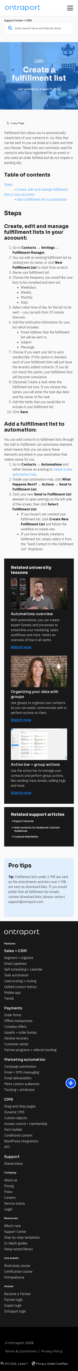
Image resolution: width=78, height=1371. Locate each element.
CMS (8, 1099)
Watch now (21, 647)
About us (10, 1180)
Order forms (12, 1015)
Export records (24, 821)
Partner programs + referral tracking (30, 1050)
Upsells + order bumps (20, 1032)
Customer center (16, 1044)
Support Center (15, 1232)
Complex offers (15, 1027)
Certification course (18, 1271)
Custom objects (15, 1118)
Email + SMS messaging (21, 1072)
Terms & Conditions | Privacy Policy (34, 1351)
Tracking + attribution (19, 1090)
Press (8, 1192)
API (7, 1147)
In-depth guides (15, 1243)
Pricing (9, 1186)
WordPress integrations (21, 1141)
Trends (9, 998)
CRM (29, 20)
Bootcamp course (17, 1266)
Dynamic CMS (14, 1112)
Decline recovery (16, 1038)
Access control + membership (25, 1124)
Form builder (13, 1129)
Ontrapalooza (14, 1277)
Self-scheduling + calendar (23, 969)
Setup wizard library (18, 1249)
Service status (14, 1203)
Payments (13, 1008)
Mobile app (12, 992)
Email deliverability (18, 1078)
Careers (10, 1197)
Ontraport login (15, 1311)
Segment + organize (18, 958)
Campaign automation (20, 1066)
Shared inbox (13, 1163)
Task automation (16, 975)
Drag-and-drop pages (20, 1106)
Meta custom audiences (21, 1084)
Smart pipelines (15, 963)
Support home (13, 20)
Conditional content (18, 1135)
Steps (8, 184)
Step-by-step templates (22, 1237)
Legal (8, 1209)
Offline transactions (18, 1021)
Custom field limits (26, 836)
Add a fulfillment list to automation (41, 199)
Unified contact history (20, 987)
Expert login (13, 1305)
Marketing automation (24, 1060)
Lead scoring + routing (20, 981)
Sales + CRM (15, 951)
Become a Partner (17, 1294)
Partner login (13, 1300)
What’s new (12, 1226)
